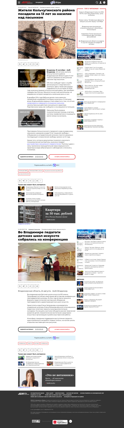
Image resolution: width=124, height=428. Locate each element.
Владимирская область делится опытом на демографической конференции (64, 363)
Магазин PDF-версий (72, 393)
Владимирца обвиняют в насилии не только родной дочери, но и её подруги (35, 188)
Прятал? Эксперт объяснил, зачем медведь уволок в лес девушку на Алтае (94, 249)
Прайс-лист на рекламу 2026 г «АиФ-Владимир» (58, 395)
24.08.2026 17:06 (22, 229)
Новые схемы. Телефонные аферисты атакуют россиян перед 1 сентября (91, 20)
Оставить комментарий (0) (62, 156)
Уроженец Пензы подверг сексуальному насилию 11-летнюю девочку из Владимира (35, 200)
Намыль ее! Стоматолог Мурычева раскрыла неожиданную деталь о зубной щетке (94, 267)
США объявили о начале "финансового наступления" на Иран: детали (94, 109)
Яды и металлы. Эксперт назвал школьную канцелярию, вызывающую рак (94, 87)
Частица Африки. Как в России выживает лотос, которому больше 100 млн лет (95, 81)
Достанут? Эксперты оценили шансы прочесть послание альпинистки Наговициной (95, 243)
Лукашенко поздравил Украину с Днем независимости (93, 120)
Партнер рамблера (46, 421)
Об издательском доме (37, 393)
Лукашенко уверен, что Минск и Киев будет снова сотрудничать (94, 294)
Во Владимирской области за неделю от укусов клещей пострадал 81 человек (91, 42)
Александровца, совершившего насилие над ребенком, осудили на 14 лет (64, 194)
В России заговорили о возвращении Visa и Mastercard (94, 102)
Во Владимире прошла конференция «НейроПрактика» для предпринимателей (35, 363)
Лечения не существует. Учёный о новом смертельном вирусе (94, 254)
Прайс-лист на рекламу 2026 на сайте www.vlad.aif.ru (46, 396)
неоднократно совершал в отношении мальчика (45, 103)
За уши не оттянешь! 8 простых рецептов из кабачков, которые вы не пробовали (95, 63)
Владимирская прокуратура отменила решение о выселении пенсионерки (91, 28)
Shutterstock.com (23, 60)
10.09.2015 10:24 (22, 7)
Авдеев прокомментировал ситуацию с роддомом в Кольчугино (33, 358)
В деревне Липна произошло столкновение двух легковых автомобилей (91, 35)
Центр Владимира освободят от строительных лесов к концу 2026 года (64, 358)
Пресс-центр (49, 393)
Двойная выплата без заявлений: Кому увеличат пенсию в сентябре (94, 126)
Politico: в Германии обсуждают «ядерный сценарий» (93, 300)
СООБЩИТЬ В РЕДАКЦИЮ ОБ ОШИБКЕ (74, 396)
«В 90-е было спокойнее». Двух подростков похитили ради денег (94, 92)
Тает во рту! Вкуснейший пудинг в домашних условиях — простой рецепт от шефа (94, 273)
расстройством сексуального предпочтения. (44, 144)
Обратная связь (59, 393)
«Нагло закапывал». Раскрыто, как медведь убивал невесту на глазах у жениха (95, 75)
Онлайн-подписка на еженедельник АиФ (92, 393)
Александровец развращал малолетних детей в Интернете (34, 193)
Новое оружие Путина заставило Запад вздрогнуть (93, 288)
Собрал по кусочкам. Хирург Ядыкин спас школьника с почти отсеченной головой (95, 261)
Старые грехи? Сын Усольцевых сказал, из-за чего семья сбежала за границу (95, 69)
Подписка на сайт (36, 395)
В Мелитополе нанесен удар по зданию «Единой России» (93, 306)
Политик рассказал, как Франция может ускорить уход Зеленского (93, 282)
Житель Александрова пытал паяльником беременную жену (63, 187)
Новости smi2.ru (24, 224)
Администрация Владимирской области (29, 282)
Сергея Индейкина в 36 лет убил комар (93, 114)
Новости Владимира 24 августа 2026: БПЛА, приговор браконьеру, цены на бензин (91, 13)
